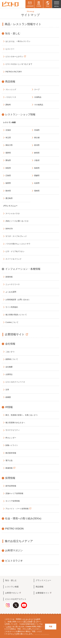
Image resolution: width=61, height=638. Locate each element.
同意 (50, 626)
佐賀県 (37, 183)
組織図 (8, 397)
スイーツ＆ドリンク (13, 259)
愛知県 (8, 160)
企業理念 (9, 374)
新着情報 (9, 277)
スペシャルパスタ (12, 213)
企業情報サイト (14, 334)
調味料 (8, 105)
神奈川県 (9, 145)
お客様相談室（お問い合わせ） (17, 300)
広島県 (8, 176)
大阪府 (37, 160)
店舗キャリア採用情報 (14, 493)
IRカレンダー (10, 438)
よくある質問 (10, 292)
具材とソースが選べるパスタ (17, 221)
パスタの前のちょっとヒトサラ (17, 244)
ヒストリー (9, 49)
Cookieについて (11, 322)
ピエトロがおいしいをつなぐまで (18, 64)
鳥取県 (8, 168)
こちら (8, 626)
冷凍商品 (37, 97)
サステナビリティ (12, 430)
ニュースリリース (12, 284)
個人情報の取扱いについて (16, 315)
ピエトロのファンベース (15, 382)
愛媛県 (37, 176)
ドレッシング (10, 89)
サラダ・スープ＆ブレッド (16, 236)
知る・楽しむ (11, 580)
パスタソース (10, 97)
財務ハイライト (11, 445)
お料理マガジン (12, 593)
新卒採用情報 (10, 486)
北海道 (8, 130)
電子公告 (9, 460)
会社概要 (9, 367)
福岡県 (8, 183)
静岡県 (37, 153)
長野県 (8, 153)
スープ (37, 89)
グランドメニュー (43, 580)
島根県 (37, 168)
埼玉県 (8, 138)
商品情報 (39, 587)
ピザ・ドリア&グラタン (14, 251)
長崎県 (37, 191)
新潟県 (37, 145)
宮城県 (37, 130)
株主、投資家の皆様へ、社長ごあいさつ (21, 415)
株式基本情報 (10, 453)
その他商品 (38, 105)
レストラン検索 (12, 587)
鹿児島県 (9, 198)
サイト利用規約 (11, 307)
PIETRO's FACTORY (13, 72)
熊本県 (8, 191)
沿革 (7, 390)
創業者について (11, 359)
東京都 (37, 138)
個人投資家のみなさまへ (15, 423)
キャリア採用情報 (12, 501)
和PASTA (9, 229)
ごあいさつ (9, 352)
